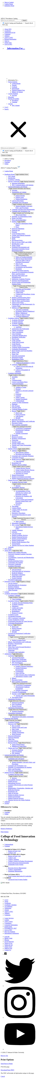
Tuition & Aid (8, 945)
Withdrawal (15, 308)
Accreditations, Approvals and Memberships (21, 557)
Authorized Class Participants (20, 329)
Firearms (14, 232)
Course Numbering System (16, 619)
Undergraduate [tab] (8, 844)
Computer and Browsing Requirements (23, 209)
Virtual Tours (8, 946)
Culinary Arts (12, 852)
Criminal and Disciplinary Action (25, 294)
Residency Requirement (19, 438)
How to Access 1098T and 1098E (22, 242)
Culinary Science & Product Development (20, 861)
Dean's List (19, 413)
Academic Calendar (14, 179)
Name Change (16, 245)
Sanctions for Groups (22, 473)
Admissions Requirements (15, 708)
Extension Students (17, 750)
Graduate (14, 87)
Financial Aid (16, 230)
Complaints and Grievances (20, 202)
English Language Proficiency (24, 666)
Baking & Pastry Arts (14, 851)
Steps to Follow (20, 291)
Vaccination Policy (17, 697)
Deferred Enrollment (18, 702)
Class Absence (20, 461)
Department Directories (15, 579)
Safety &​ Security (13, 793)
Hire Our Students (9, 931)
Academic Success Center (19, 482)
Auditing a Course (21, 387)
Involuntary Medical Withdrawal (25, 311)
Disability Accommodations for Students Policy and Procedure (20, 768)
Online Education (17, 576)
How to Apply (16, 726)
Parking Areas (20, 197)
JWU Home (11, 176)
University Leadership (14, 564)
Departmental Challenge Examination (23, 431)
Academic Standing (17, 323)
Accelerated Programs (14, 616)
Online (6, 164)
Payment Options (13, 741)
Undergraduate (16, 83)
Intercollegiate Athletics (22, 452)
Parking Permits (20, 195)
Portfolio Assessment (22, 433)
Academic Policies (13, 318)
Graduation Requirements (19, 349)
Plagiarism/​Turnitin (17, 357)
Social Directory (9, 941)
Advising (14, 190)
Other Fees (11, 739)
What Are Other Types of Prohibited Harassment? (23, 261)
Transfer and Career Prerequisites (21, 445)
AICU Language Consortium (16, 618)
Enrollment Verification (18, 337)
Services (18, 486)
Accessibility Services (18, 487)
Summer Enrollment (21, 399)
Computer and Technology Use (21, 211)
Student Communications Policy (21, 297)
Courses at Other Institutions (20, 402)
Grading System (16, 345)
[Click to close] (21, 78)
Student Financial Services (19, 537)
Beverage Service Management (17, 868)
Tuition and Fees (13, 748)
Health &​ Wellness (17, 573)
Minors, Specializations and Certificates (23, 421)
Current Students (13, 93)
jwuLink (14, 95)
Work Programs (16, 734)
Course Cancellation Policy (20, 382)
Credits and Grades (17, 608)
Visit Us (6, 41)
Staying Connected (13, 181)
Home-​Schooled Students (19, 661)
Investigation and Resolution (24, 267)
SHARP (18, 418)
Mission (6, 940)
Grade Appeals (16, 340)
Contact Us (7, 950)
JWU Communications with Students (22, 185)
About (6, 901)
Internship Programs (18, 419)
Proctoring (15, 435)
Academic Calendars (14, 595)
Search (6, 109)
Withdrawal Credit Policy (19, 746)
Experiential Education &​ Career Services (20, 621)
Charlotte (14, 102)
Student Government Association (21, 477)
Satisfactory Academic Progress (21, 279)
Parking (10, 786)
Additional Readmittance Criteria (25, 363)
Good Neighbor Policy (18, 233)
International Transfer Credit (24, 676)
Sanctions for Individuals (23, 471)
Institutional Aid (16, 731)
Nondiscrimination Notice (15, 561)
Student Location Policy (19, 640)
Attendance (15, 325)
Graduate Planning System (19, 409)
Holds (13, 239)
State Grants (15, 729)
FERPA (14, 221)
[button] (18, 146)
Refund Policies (12, 742)
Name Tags (15, 354)
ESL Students (16, 753)
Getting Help (19, 292)
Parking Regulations (21, 199)
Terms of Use (8, 943)
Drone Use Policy (17, 218)
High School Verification (19, 659)
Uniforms (14, 364)
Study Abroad (20, 521)
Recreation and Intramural (23, 454)
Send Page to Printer (7, 1063)
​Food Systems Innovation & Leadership (19, 876)
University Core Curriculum (16, 652)
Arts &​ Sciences (16, 569)
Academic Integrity (17, 322)
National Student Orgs (18, 90)
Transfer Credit (16, 442)
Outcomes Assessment (18, 356)
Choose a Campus (6, 155)
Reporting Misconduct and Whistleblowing (19, 276)
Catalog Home (8, 4)
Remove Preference (6, 828)
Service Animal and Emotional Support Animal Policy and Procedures (24, 501)
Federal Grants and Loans (19, 727)
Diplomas (14, 404)
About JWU (8, 29)
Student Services (13, 480)
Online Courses (20, 397)
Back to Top (4, 1055)
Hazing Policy (16, 237)
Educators (11, 97)
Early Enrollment (17, 704)
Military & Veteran (17, 92)
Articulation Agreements (15, 713)
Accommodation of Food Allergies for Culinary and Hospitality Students (23, 492)
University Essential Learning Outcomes (20, 554)
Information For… (16, 48)
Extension (18, 394)
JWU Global (15, 525)
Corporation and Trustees (15, 562)
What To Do (19, 264)
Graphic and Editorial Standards (21, 235)
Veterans (14, 447)
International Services (14, 783)
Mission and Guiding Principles (17, 552)
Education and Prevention (23, 289)
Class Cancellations (17, 332)
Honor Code (15, 352)
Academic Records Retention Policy (22, 603)
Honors (14, 411)
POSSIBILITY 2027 (10, 928)
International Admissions (11, 933)
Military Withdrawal (21, 313)
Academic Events (13, 614)
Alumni (10, 104)
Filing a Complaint (21, 265)
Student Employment (18, 540)
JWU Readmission (17, 662)
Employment (8, 926)
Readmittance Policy (18, 359)
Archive (6, 803)
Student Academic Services (20, 535)
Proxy (17, 227)
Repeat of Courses (17, 437)
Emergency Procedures (18, 513)
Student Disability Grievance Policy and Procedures (24, 207)
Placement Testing (17, 423)
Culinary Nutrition (13, 859)
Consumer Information (11, 925)
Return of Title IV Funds (23, 314)
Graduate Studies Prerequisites (21, 347)
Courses (6, 592)
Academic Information (14, 373)
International (15, 88)
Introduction (11, 178)
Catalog (6, 920)
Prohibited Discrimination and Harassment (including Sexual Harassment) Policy (20, 248)
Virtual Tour (8, 42)
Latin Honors (19, 416)
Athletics (7, 36)
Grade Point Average (18, 342)
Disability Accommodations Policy (22, 216)
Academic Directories (14, 566)
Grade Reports (16, 344)
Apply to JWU (8, 37)
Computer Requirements (19, 692)
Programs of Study (9, 581)
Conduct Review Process (23, 468)
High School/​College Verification (25, 675)
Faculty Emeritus (17, 578)
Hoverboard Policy (17, 240)
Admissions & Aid (9, 32)
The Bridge (15, 506)
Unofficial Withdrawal (22, 316)
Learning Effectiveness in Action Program (20, 785)
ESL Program (16, 406)
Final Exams (15, 339)
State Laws (19, 296)
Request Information (10, 39)
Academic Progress (13, 722)
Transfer (14, 85)
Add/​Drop (19, 327)
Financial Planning (13, 737)
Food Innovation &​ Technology (21, 571)
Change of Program (17, 330)
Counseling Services (18, 457)
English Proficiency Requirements (21, 669)
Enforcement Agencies (22, 270)
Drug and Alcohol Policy (19, 220)
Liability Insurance (17, 530)
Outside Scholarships (18, 732)
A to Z (6, 107)
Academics (7, 31)
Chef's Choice (8, 921)
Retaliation (19, 269)
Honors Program (20, 414)
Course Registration (17, 383)
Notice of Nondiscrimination (24, 257)
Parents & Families (13, 99)
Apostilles (15, 377)
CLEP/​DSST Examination (23, 428)
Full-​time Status (16, 407)
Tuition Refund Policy (18, 744)
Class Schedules (16, 334)
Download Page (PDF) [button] (7, 1070)
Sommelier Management (15, 871)
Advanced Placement (18, 657)
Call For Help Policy (18, 201)
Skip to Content (9, 2)
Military (14, 678)
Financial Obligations (18, 228)
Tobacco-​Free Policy (18, 302)
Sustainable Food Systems (15, 864)
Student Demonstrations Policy (21, 299)
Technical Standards (18, 711)
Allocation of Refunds (22, 309)
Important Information (18, 183)
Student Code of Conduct (19, 464)
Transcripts (15, 440)
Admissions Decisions (14, 699)
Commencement (16, 380)
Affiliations (11, 559)
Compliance (7, 923)
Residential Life (16, 463)
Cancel (3, 1076)
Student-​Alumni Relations (19, 538)
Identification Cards (17, 244)
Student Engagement (18, 475)
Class (13, 378)
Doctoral (18, 389)
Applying (11, 656)
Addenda (10, 547)
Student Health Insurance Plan (20, 542)
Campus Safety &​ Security (19, 509)
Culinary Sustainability (14, 869)
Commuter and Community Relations (23, 456)
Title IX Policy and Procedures (21, 301)
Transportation (16, 543)
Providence (15, 100)
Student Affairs (12, 448)
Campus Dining (16, 508)
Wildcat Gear (8, 948)
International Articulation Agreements (23, 717)
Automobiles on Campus (19, 192)
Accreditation (8, 906)
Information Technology (19, 523)
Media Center (8, 938)
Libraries (14, 532)
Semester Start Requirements (20, 280)
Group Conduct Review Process (25, 470)
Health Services (16, 459)
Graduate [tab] (7, 846)
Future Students (12, 82)
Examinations (19, 671)
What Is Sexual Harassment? (24, 258)
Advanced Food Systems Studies (17, 879)
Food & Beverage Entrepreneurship (18, 863)
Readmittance (16, 611)
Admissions (7, 654)
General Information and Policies (17, 186)
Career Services (9, 918)
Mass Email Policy (21, 215)
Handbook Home (9, 174)
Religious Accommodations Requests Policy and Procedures (23, 273)
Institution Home (9, 5)
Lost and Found (16, 533)
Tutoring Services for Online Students (23, 545)
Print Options (4, 832)
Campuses (7, 34)
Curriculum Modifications (19, 335)
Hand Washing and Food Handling (22, 350)
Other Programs (12, 590)
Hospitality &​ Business (18, 574)
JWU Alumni (16, 105)
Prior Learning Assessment (19, 424)
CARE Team (15, 511)
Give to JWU (8, 44)
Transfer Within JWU (18, 443)
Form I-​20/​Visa (20, 673)
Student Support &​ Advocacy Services (23, 478)
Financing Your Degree (11, 718)
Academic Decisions (18, 320)
